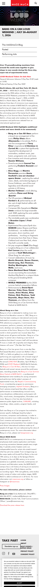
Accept (19, 583)
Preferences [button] (17, 579)
